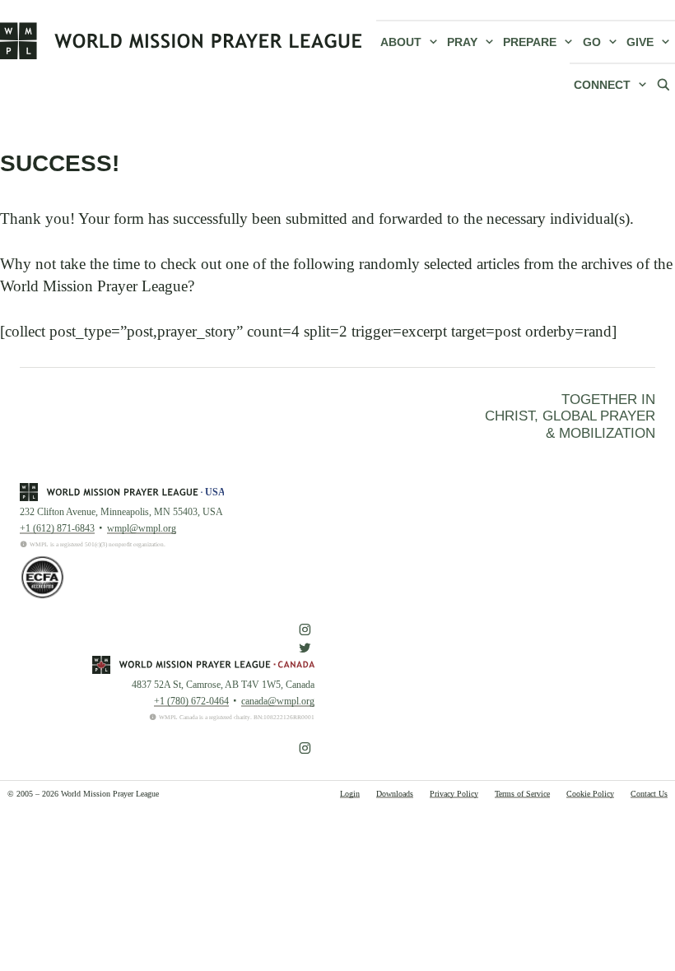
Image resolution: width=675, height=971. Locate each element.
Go (592, 42)
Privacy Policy (454, 793)
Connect (602, 84)
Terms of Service (522, 793)
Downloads (394, 793)
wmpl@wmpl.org (141, 528)
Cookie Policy (590, 793)
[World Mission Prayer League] (181, 40)
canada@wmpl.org (277, 701)
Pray (462, 42)
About (400, 42)
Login (350, 793)
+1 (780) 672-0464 (191, 701)
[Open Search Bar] (663, 84)
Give (640, 42)
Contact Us (649, 793)
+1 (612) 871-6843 (57, 528)
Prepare (529, 42)
